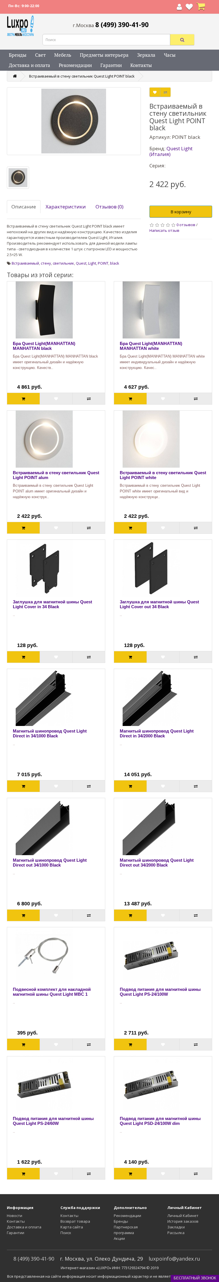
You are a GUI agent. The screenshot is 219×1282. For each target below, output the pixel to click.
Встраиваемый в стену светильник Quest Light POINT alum (56, 475)
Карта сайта (71, 1227)
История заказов (182, 1221)
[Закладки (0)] (189, 8)
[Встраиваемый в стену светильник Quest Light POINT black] (74, 121)
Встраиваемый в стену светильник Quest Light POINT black (82, 76)
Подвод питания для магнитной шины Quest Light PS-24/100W (160, 992)
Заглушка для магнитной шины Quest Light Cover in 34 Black (52, 604)
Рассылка (175, 1232)
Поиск (65, 1232)
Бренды (18, 55)
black (114, 263)
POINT (103, 263)
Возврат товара (75, 1221)
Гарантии (111, 65)
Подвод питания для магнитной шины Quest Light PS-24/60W (53, 1121)
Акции (119, 1238)
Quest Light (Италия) (170, 151)
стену (46, 263)
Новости (14, 1215)
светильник (63, 263)
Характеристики (66, 206)
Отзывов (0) (109, 206)
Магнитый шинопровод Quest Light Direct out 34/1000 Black (50, 862)
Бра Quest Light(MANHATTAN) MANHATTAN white (151, 346)
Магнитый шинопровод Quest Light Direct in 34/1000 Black (50, 733)
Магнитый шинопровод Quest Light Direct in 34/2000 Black (157, 733)
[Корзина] (200, 8)
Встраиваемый (25, 263)
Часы (170, 55)
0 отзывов (186, 224)
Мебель (62, 55)
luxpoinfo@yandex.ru (174, 1258)
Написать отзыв (164, 230)
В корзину (181, 211)
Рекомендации (75, 65)
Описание (23, 206)
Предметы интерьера (104, 55)
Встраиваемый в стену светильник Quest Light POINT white (163, 475)
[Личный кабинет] (179, 8)
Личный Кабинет (182, 1215)
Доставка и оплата (29, 65)
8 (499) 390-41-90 (33, 1258)
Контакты (141, 65)
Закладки (176, 1227)
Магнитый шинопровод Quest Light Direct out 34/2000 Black (157, 862)
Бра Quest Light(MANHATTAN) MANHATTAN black (44, 346)
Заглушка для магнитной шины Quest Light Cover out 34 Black (159, 604)
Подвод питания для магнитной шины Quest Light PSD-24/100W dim (160, 1121)
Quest (81, 263)
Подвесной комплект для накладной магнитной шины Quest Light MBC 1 (52, 992)
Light (92, 263)
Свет (40, 55)
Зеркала (146, 55)
